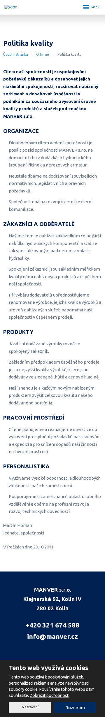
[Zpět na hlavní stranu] (33, 7)
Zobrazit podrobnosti (49, 695)
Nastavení (30, 707)
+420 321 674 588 (52, 625)
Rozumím (75, 707)
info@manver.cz (52, 636)
